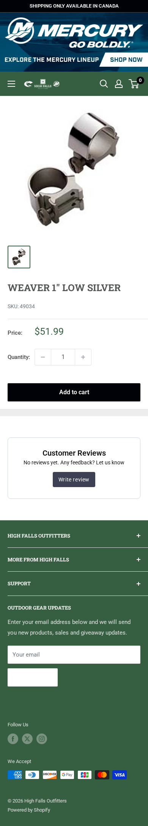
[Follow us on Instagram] (41, 739)
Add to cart (74, 392)
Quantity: (19, 357)
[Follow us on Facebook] (13, 739)
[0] (134, 83)
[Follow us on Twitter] (27, 739)
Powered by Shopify (29, 810)
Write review (74, 479)
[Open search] (104, 84)
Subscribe (32, 677)
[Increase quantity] (83, 357)
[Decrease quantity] (43, 357)
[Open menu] (11, 84)
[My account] (119, 84)
